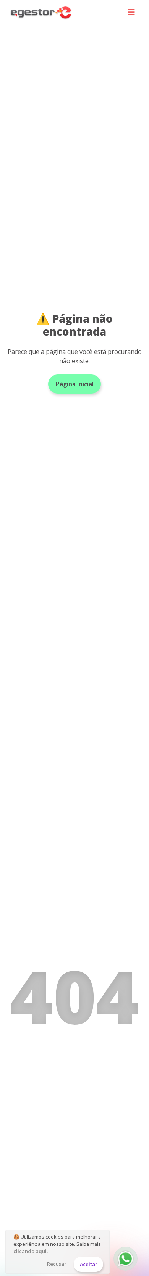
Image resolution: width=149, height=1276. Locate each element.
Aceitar (88, 1264)
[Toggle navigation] (131, 12)
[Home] (41, 12)
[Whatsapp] (125, 1259)
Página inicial (75, 384)
